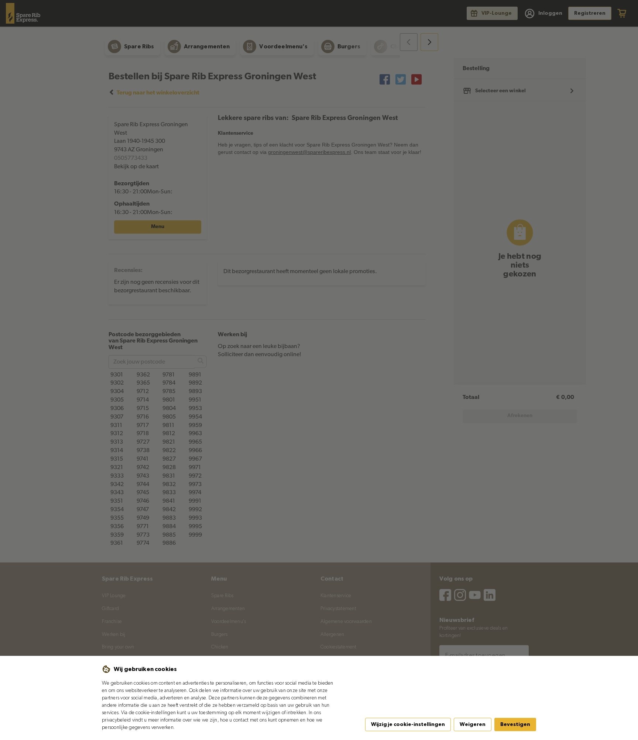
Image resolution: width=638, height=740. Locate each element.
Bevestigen (515, 724)
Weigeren (473, 724)
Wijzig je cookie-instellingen (408, 724)
